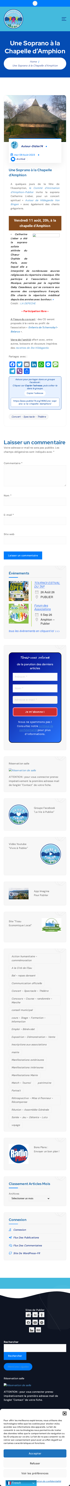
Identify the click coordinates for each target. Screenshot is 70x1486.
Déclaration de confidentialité (45, 1481)
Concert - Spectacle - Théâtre (28, 416)
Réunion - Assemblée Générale (30, 1109)
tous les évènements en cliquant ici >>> (34, 631)
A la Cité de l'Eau (21, 968)
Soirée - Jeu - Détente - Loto (29, 1117)
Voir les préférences (34, 1473)
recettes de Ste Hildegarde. (32, 347)
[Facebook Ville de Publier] (28, 1321)
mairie (15, 1052)
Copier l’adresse (35, 393)
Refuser (35, 1463)
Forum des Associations (42, 607)
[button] (64, 1413)
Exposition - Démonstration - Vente (33, 1037)
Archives (14, 1193)
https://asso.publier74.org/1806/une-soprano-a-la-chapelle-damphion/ (35, 402)
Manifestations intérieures (27, 1067)
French (16, 1482)
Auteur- (32, 146)
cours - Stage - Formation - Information (28, 1019)
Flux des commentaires (27, 1245)
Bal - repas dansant (23, 975)
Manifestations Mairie (24, 1075)
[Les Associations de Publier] (41, 1321)
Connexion (19, 1229)
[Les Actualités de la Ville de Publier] (38, 1329)
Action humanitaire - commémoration (24, 958)
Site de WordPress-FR (26, 1253)
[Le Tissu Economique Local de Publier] (31, 1329)
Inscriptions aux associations (28, 1044)
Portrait (16, 1090)
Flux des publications (26, 1237)
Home (33, 61)
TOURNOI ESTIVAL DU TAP (47, 585)
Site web (9, 534)
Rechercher (11, 1342)
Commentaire (13, 463)
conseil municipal (21, 1010)
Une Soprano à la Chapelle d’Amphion (35, 65)
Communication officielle (26, 983)
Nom (7, 495)
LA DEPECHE (28, 303)
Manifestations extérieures (27, 1059)
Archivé (20, 159)
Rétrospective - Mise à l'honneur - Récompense (32, 1100)
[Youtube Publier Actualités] (35, 1321)
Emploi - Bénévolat (23, 1029)
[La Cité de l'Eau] (41, 1314)
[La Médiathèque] (35, 1314)
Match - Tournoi (21, 1082)
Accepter (35, 1453)
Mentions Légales (18, 1366)
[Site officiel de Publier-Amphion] (28, 1314)
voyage (15, 1125)
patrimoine (44, 1082)
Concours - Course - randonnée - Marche (31, 1000)
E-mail (9, 514)
